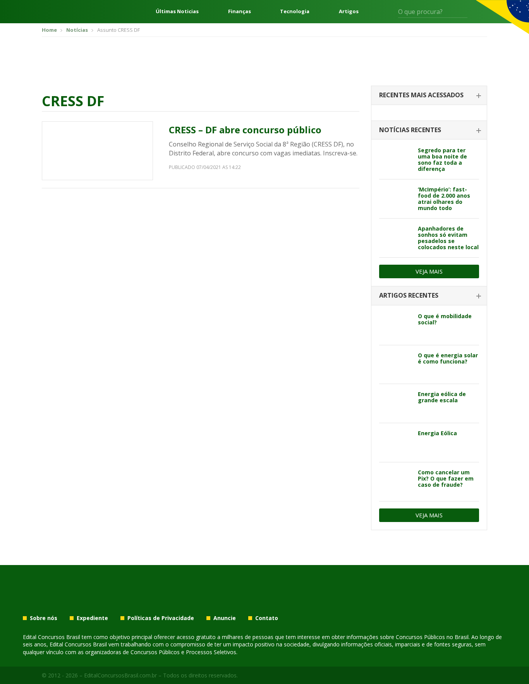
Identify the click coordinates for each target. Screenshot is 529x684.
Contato (266, 618)
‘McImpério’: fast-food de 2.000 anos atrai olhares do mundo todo (444, 199)
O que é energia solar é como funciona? (448, 358)
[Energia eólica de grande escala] (395, 403)
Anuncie (224, 618)
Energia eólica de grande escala (442, 397)
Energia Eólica (437, 433)
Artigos (349, 11)
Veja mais (429, 271)
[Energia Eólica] (395, 442)
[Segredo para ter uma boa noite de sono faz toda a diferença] (395, 159)
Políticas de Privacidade (160, 618)
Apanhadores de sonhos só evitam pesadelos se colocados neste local (448, 238)
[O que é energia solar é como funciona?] (395, 364)
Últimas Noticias (177, 11)
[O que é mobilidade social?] (395, 325)
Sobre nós (43, 618)
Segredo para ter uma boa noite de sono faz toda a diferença (442, 159)
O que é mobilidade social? (445, 319)
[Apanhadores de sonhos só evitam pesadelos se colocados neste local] (395, 238)
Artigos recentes (408, 295)
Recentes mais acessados (421, 95)
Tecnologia (294, 11)
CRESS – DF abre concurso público (245, 129)
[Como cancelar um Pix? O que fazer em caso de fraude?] (395, 481)
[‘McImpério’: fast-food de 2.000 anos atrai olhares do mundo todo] (395, 198)
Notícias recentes (410, 130)
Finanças (239, 11)
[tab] (429, 95)
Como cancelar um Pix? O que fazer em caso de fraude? (446, 478)
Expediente (92, 618)
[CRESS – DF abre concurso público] (97, 150)
